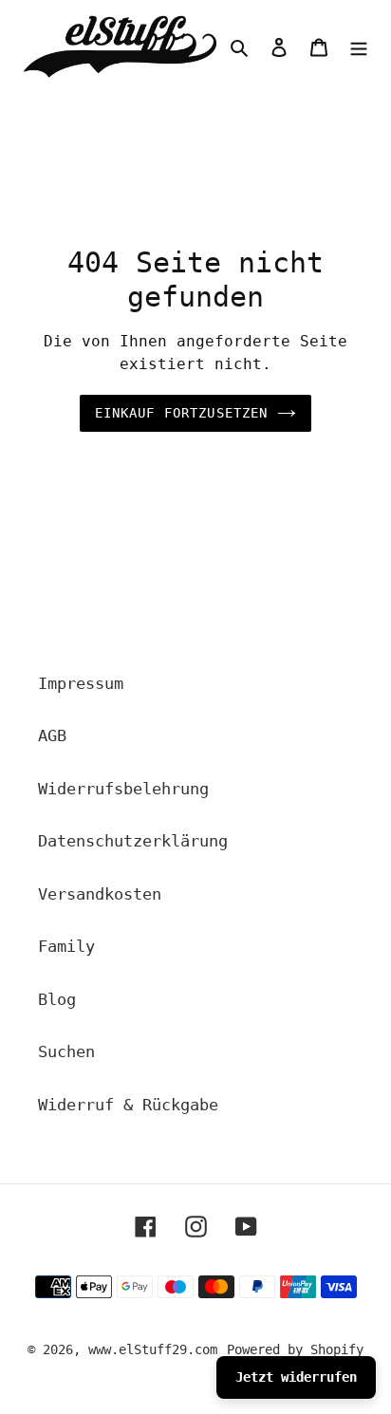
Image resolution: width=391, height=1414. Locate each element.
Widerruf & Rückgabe (128, 1104)
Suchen (66, 1051)
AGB (52, 735)
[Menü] (359, 46)
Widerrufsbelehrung (123, 788)
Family (66, 946)
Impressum (80, 683)
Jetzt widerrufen (296, 1377)
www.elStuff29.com (152, 1349)
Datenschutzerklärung (133, 840)
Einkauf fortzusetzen (182, 412)
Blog (57, 999)
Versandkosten (99, 893)
